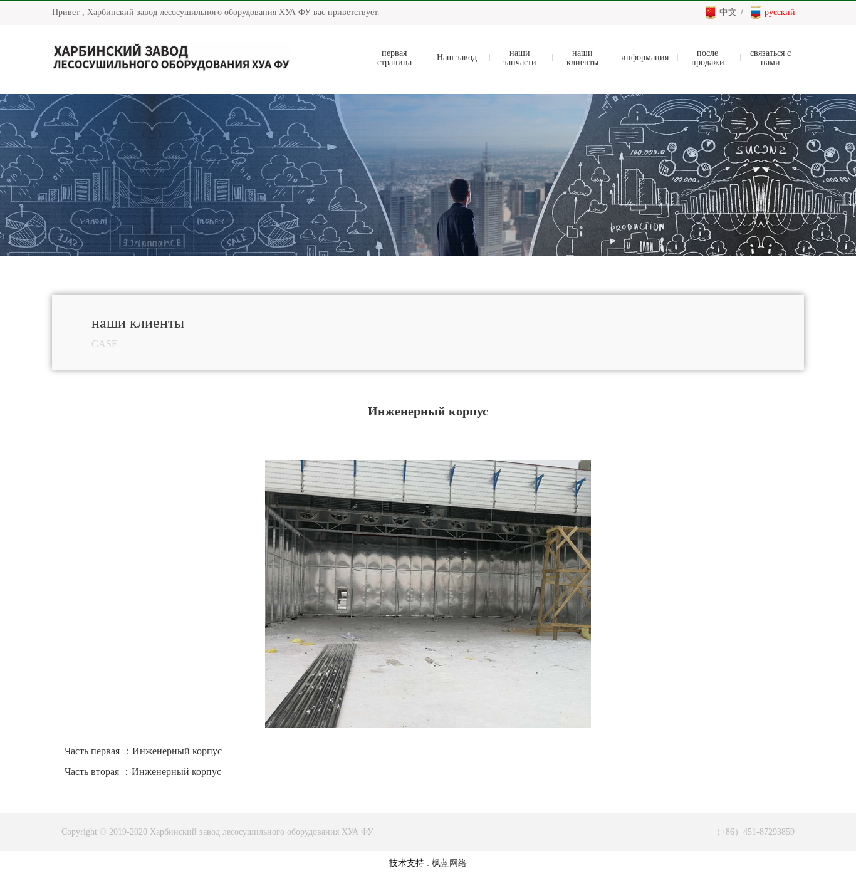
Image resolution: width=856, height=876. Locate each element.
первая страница (394, 57)
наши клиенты (582, 57)
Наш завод (457, 57)
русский (780, 12)
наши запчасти (519, 57)
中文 (728, 12)
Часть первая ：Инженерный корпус (143, 751)
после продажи (707, 57)
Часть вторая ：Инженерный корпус (143, 771)
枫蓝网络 (449, 863)
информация (645, 57)
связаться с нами (770, 57)
